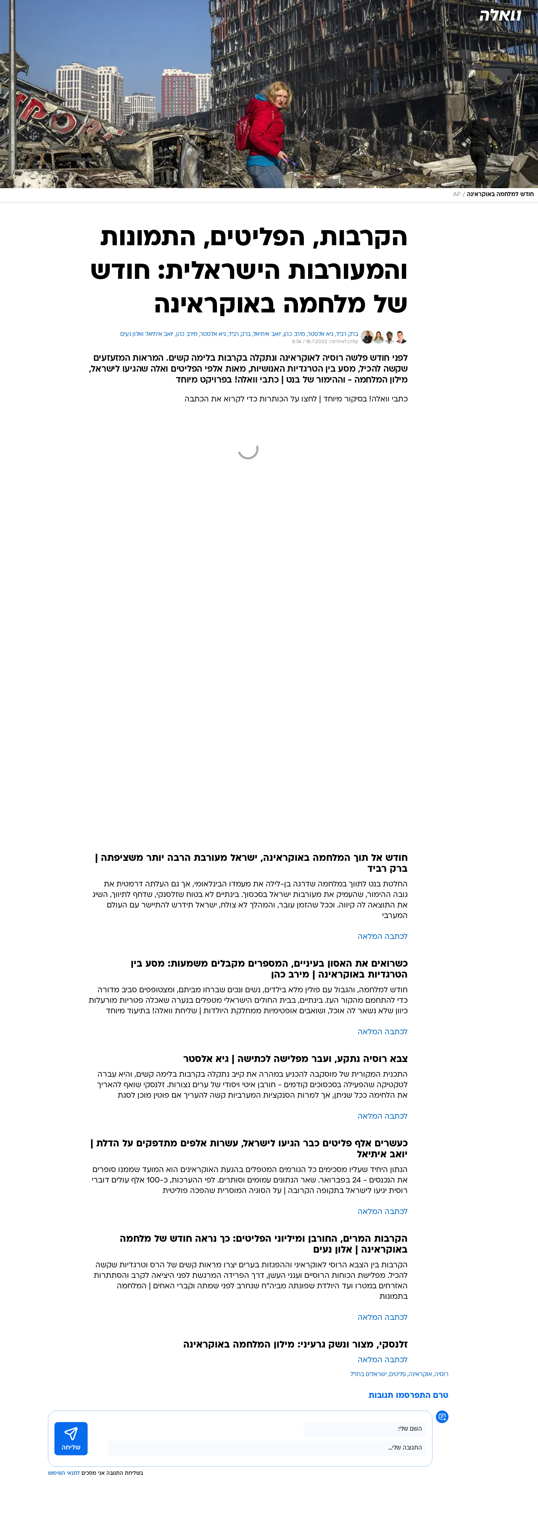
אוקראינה (420, 1374)
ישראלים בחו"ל (368, 1374)
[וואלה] (499, 14)
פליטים (397, 1374)
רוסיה (441, 1374)
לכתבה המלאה (383, 937)
